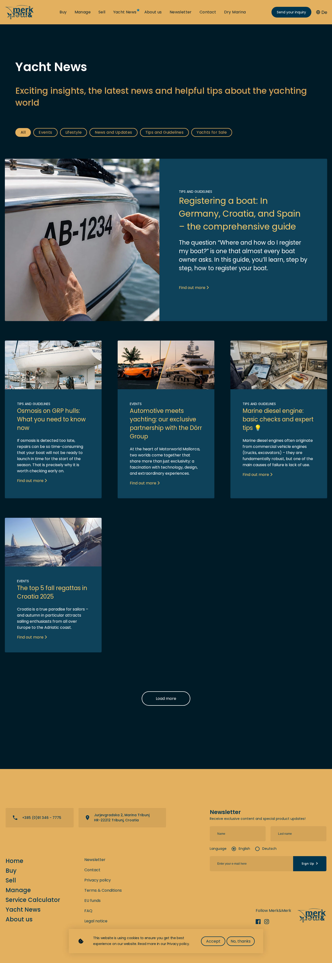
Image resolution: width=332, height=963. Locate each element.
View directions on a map (122, 817)
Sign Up (308, 863)
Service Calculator (33, 900)
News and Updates (113, 132)
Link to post (166, 240)
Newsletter (181, 12)
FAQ (88, 911)
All (23, 132)
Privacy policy (97, 880)
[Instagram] (268, 921)
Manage (83, 12)
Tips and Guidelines (164, 132)
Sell (101, 12)
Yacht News (125, 12)
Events (45, 132)
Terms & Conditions (103, 890)
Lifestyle (73, 132)
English (244, 848)
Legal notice (95, 921)
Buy (63, 12)
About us (153, 12)
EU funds (92, 900)
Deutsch (269, 848)
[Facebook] (260, 921)
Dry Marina (235, 12)
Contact (208, 12)
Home (14, 861)
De (324, 12)
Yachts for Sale (212, 132)
